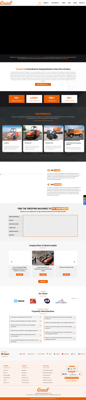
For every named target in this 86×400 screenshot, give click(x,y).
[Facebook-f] (69, 381)
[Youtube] (75, 381)
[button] (72, 378)
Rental (64, 2)
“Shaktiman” (65, 58)
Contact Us (82, 2)
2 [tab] (41, 155)
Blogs (69, 2)
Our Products (54, 2)
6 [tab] (46, 155)
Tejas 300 (69, 143)
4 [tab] (43, 155)
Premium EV (7, 143)
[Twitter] (73, 381)
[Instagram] (71, 381)
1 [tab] (40, 155)
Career (75, 2)
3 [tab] (42, 155)
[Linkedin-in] (67, 381)
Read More (19, 274)
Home (39, 2)
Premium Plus (28, 143)
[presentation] (12, 262)
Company (45, 2)
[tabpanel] (11, 139)
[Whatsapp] (77, 381)
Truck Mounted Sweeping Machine (52, 143)
